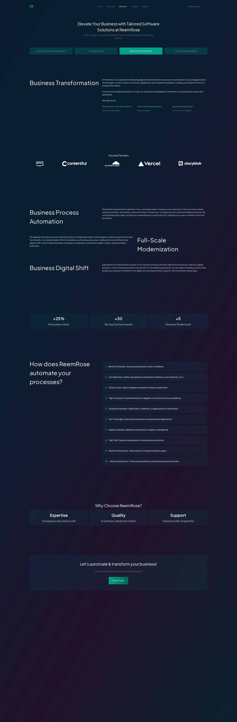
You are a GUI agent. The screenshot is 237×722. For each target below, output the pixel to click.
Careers (134, 6)
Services (123, 6)
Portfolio (111, 6)
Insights (145, 6)
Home (100, 6)
